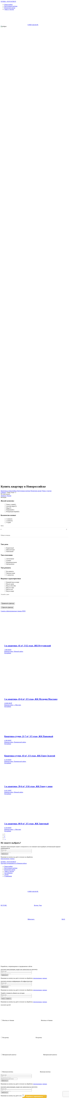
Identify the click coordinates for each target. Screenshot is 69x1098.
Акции (6, 874)
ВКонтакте (31, 919)
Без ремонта (10, 571)
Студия (8, 522)
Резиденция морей (12, 511)
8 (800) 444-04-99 (33, 25)
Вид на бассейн (11, 586)
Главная (3, 492)
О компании (8, 876)
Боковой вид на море (12, 582)
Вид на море (10, 591)
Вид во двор (10, 584)
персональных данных (8, 858)
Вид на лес (9, 589)
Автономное (10, 559)
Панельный (9, 551)
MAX (63, 919)
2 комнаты (9, 520)
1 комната (9, 519)
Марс (8, 508)
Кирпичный (10, 548)
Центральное (10, 564)
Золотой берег (10, 506)
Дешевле (3, 495)
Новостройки (8, 4)
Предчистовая (10, 573)
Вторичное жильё (36, 491)
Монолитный (10, 549)
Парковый (9, 510)
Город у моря (10, 504)
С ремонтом (10, 575)
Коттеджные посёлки (10, 6)
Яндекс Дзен (38, 905)
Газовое (8, 560)
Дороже (8, 495)
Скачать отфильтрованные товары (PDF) (13, 611)
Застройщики (8, 873)
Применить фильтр (7, 603)
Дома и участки (9, 9)
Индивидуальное (11, 562)
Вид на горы (10, 587)
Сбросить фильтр (7, 607)
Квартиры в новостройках (9, 491)
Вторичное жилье (9, 8)
